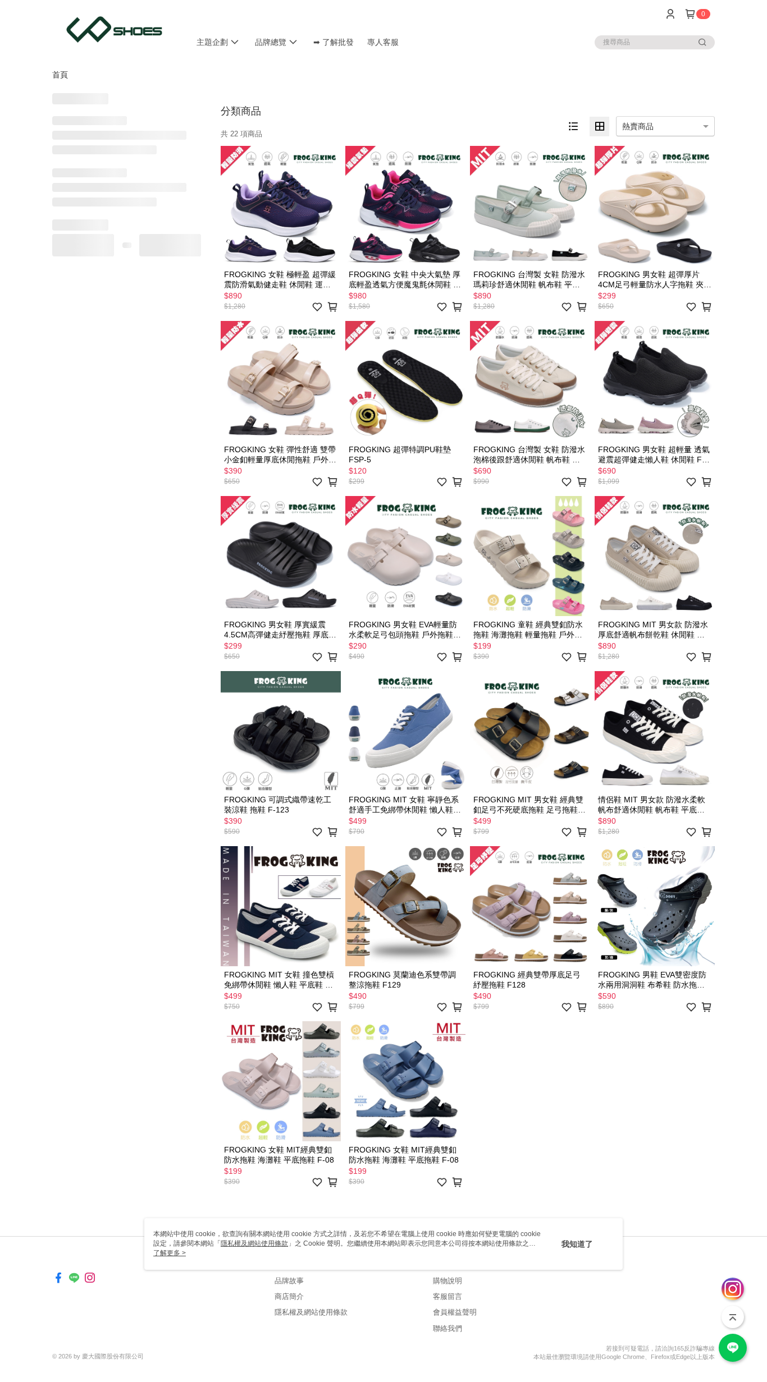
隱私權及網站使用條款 (311, 1312)
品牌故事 (289, 1281)
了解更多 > (169, 1253)
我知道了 (577, 1243)
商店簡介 (289, 1296)
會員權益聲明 (455, 1312)
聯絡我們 (447, 1328)
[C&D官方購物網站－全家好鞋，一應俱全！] (114, 29)
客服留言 (447, 1296)
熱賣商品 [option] (638, 126)
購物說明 (447, 1281)
